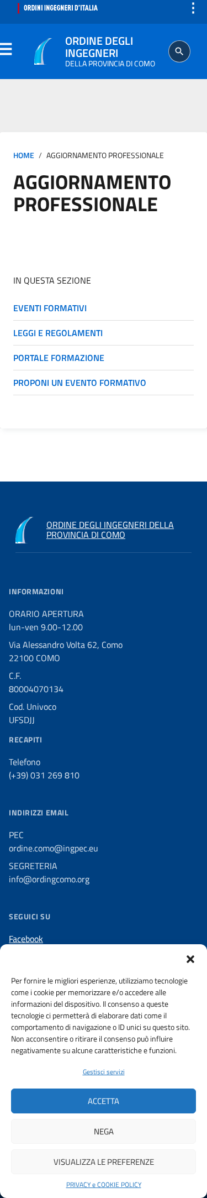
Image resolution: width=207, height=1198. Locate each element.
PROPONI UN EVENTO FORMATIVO (79, 382)
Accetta (103, 1101)
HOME (23, 155)
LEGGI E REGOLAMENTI (58, 332)
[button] (190, 958)
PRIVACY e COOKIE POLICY (103, 1185)
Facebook (26, 938)
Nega (104, 1131)
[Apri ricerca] (179, 51)
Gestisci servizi (104, 1071)
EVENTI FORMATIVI (50, 308)
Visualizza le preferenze (104, 1161)
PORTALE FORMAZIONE (58, 357)
